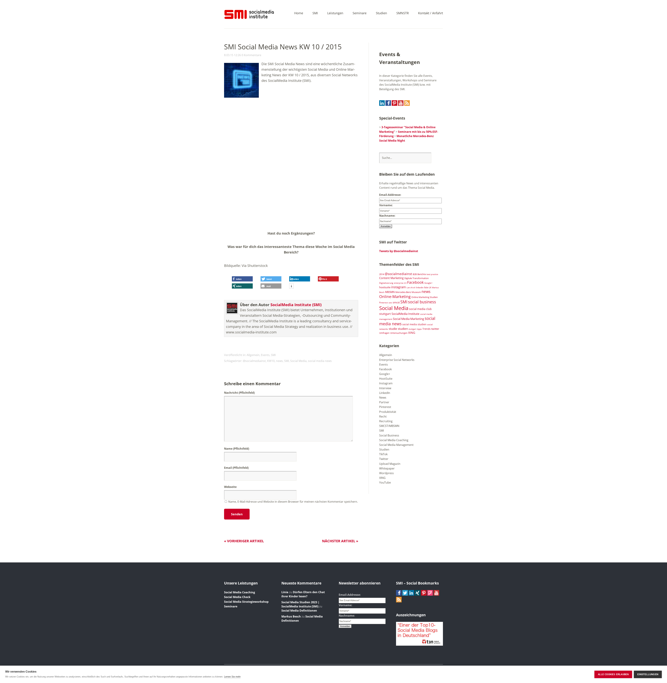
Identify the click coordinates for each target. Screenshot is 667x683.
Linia (284, 592)
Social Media (298, 361)
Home (298, 13)
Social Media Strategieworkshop (246, 602)
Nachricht (239, 393)
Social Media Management (396, 445)
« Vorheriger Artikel (244, 541)
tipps (419, 329)
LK (430, 287)
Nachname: (387, 216)
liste (426, 287)
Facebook (415, 282)
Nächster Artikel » (340, 541)
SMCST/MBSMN (389, 426)
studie (393, 328)
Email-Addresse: (390, 195)
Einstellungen (647, 674)
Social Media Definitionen (299, 610)
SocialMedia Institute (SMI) (296, 304)
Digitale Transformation (416, 278)
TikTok (383, 454)
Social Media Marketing (408, 319)
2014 (381, 274)
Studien (381, 13)
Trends (426, 328)
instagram (398, 287)
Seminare (360, 13)
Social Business (389, 435)
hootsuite (384, 287)
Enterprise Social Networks (396, 360)
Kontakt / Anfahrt (430, 13)
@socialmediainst (254, 361)
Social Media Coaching (393, 440)
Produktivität (387, 412)
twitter (435, 328)
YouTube (385, 482)
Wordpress (386, 473)
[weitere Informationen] (291, 286)
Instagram (386, 383)
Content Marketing (391, 278)
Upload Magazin (389, 464)
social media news (320, 361)
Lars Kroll (411, 287)
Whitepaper (387, 468)
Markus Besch (291, 616)
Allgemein (253, 355)
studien (403, 329)
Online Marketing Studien (424, 297)
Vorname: (386, 205)
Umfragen (384, 333)
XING (411, 333)
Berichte (421, 274)
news (279, 361)
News (382, 397)
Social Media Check (237, 597)
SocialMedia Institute (405, 314)
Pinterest (383, 302)
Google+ (428, 282)
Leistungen (335, 13)
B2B (415, 274)
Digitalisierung (386, 282)
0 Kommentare (251, 55)
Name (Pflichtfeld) (236, 449)
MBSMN (390, 292)
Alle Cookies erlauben (613, 674)
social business (422, 302)
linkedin (419, 287)
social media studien (414, 324)
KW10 (271, 361)
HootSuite (385, 379)
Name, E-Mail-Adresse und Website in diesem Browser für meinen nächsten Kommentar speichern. (293, 502)
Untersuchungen (398, 333)
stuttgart (412, 329)
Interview (385, 388)
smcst (396, 302)
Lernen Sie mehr (232, 676)
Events (265, 355)
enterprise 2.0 (400, 283)
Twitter (383, 459)
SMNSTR (402, 13)
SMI (315, 13)
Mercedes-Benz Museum (408, 292)
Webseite (230, 487)
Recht (383, 416)
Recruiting (386, 421)
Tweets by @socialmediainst (398, 251)
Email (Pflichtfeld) (236, 468)
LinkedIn (384, 393)
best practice (432, 274)
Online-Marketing (395, 296)
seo (390, 302)
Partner (384, 402)
